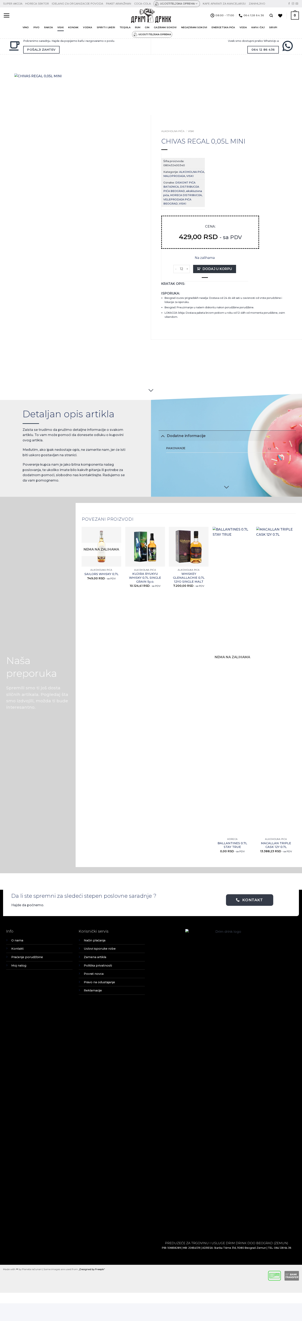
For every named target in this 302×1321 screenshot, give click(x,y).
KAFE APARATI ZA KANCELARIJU (224, 3)
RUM (138, 27)
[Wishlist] (280, 15)
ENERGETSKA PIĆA (223, 27)
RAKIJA (48, 27)
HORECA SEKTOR (37, 3)
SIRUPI (273, 27)
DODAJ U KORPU (217, 269)
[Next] (296, 693)
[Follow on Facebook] (289, 3)
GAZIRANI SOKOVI (165, 27)
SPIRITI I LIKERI (106, 27)
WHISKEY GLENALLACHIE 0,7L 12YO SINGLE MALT (189, 577)
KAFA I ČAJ (258, 27)
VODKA (87, 27)
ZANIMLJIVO (257, 3)
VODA (243, 27)
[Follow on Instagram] (293, 3)
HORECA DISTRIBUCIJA (186, 195)
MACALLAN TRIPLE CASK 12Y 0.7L (276, 845)
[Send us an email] (297, 3)
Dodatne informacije (186, 436)
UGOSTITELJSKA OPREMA (177, 3)
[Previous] (82, 693)
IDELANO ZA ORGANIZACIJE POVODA (77, 3)
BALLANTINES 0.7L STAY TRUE (232, 845)
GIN (147, 27)
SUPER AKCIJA (12, 3)
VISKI (60, 27)
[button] (6, 15)
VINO (26, 27)
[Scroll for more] (151, 390)
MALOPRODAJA (174, 176)
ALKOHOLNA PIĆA (172, 131)
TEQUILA (125, 27)
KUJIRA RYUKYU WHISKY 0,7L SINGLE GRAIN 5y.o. (145, 577)
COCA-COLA (142, 3)
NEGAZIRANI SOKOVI (194, 27)
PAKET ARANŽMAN (118, 3)
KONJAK (73, 27)
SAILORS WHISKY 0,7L (101, 574)
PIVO (36, 27)
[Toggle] (163, 435)
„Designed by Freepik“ (91, 1269)
